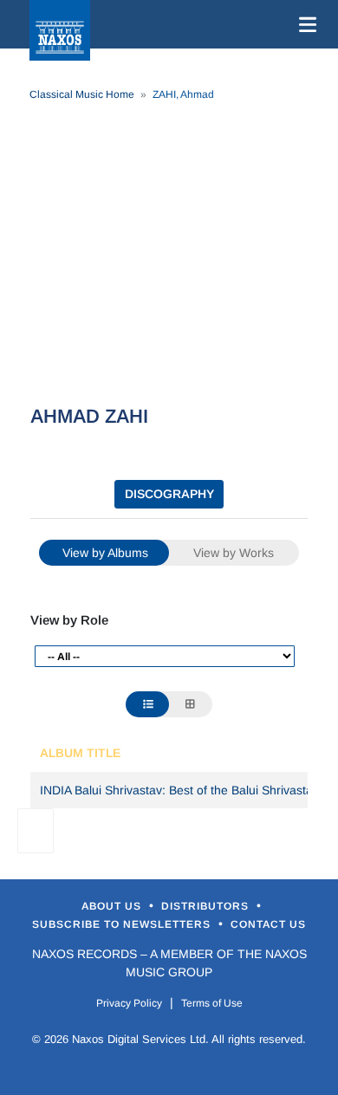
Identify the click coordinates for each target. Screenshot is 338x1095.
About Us (113, 906)
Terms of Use (212, 1003)
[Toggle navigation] (304, 24)
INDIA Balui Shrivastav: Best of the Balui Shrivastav (179, 790)
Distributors (206, 906)
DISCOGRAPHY (169, 494)
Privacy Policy (129, 1003)
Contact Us (268, 924)
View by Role (69, 619)
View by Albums (105, 553)
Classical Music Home (81, 94)
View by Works (233, 553)
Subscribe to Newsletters (123, 924)
